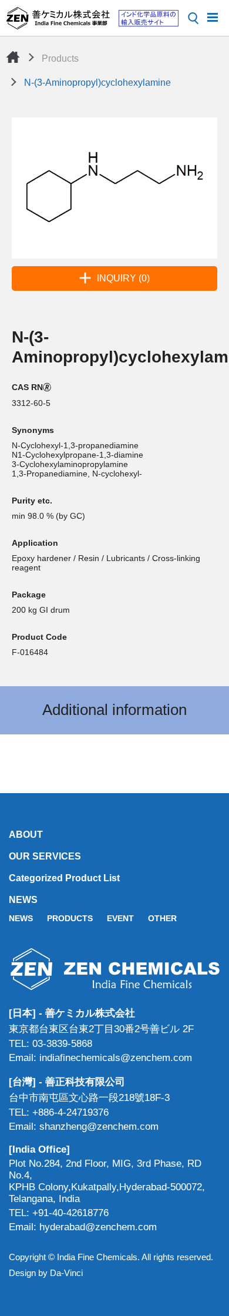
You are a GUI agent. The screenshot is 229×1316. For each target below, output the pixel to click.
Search (193, 18)
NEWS (23, 900)
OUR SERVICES (45, 856)
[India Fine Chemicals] (92, 18)
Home (13, 57)
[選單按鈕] (212, 16)
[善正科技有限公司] (114, 969)
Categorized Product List (64, 878)
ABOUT (26, 835)
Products (60, 58)
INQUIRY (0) (123, 278)
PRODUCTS (70, 918)
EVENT (120, 918)
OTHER (162, 918)
